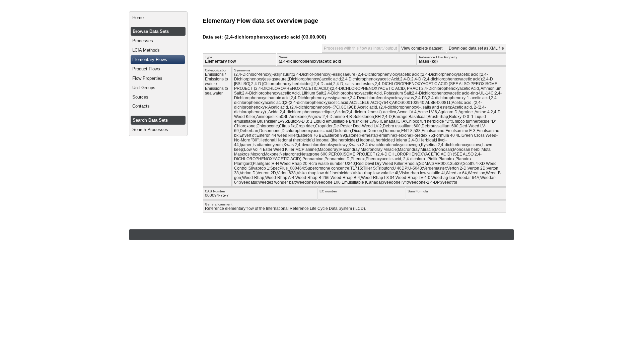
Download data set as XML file (476, 48)
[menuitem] (158, 17)
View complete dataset (421, 48)
